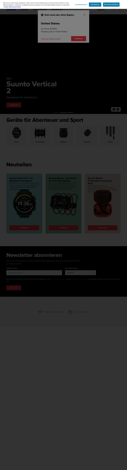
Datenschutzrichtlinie (15, 7)
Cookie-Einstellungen (81, 4)
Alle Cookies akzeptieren (111, 4)
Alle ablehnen (95, 4)
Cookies (6, 7)
